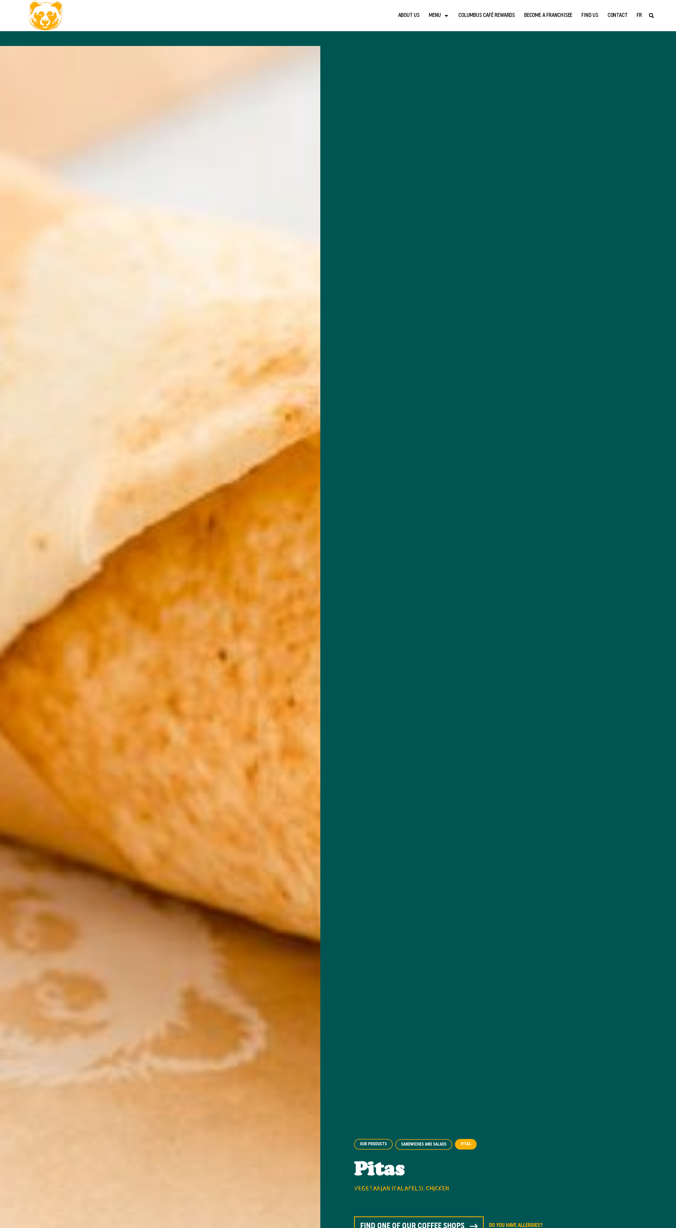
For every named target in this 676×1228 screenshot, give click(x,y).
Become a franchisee (548, 15)
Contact (618, 15)
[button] (651, 15)
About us (409, 15)
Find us (589, 15)
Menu (435, 15)
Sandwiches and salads (424, 1144)
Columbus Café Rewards (486, 15)
